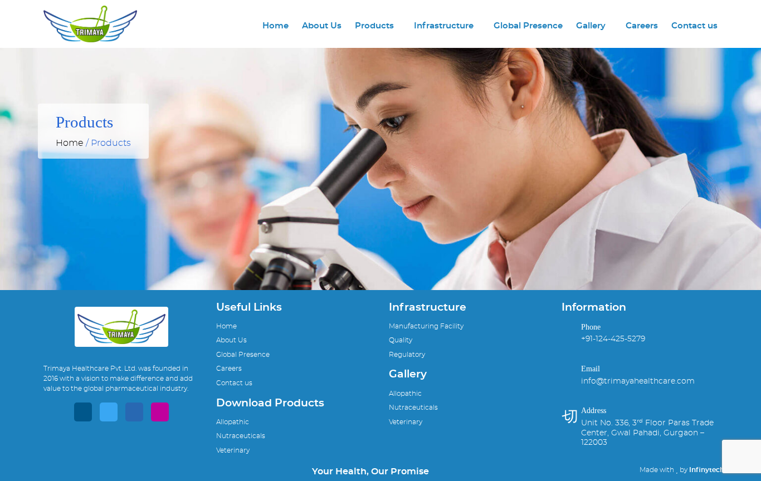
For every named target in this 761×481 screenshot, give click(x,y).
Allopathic (232, 422)
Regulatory (407, 354)
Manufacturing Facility (426, 326)
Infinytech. (707, 470)
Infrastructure (444, 26)
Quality (400, 340)
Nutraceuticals (240, 436)
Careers (642, 26)
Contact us (694, 26)
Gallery (591, 26)
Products (374, 26)
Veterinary (233, 450)
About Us (322, 26)
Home (275, 26)
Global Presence (528, 26)
